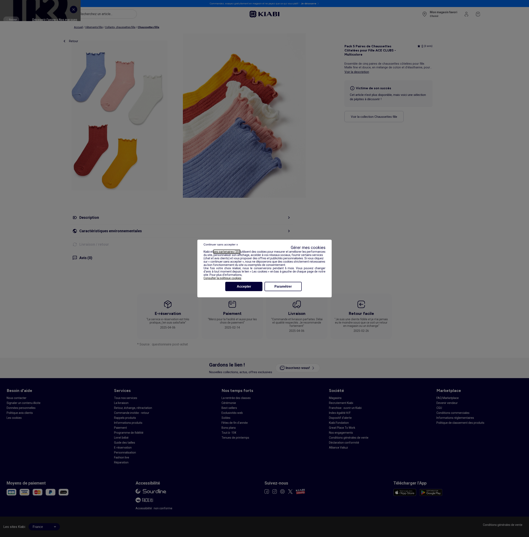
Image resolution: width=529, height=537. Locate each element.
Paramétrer (283, 286)
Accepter (244, 286)
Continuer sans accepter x (221, 244)
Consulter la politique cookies (222, 278)
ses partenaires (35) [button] (227, 251)
